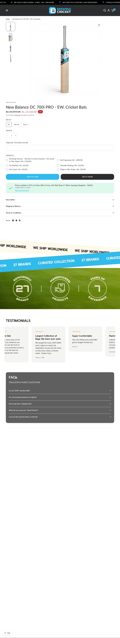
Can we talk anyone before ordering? (23, 417)
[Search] (105, 10)
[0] (112, 10)
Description (10, 200)
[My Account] (109, 10)
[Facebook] (13, 220)
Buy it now (87, 177)
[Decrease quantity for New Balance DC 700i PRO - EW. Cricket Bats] (8, 135)
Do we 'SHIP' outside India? (19, 391)
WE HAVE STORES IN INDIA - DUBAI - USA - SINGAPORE (28, 2)
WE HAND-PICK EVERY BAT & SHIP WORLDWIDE (73, 2)
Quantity (9, 130)
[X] (16, 220)
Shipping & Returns (13, 206)
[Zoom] (99, 25)
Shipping (17, 115)
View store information (22, 190)
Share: (8, 220)
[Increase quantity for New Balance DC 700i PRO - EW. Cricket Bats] (15, 135)
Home (8, 19)
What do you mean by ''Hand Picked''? (23, 410)
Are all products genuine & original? (23, 397)
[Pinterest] (19, 220)
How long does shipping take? (20, 404)
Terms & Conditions (13, 213)
